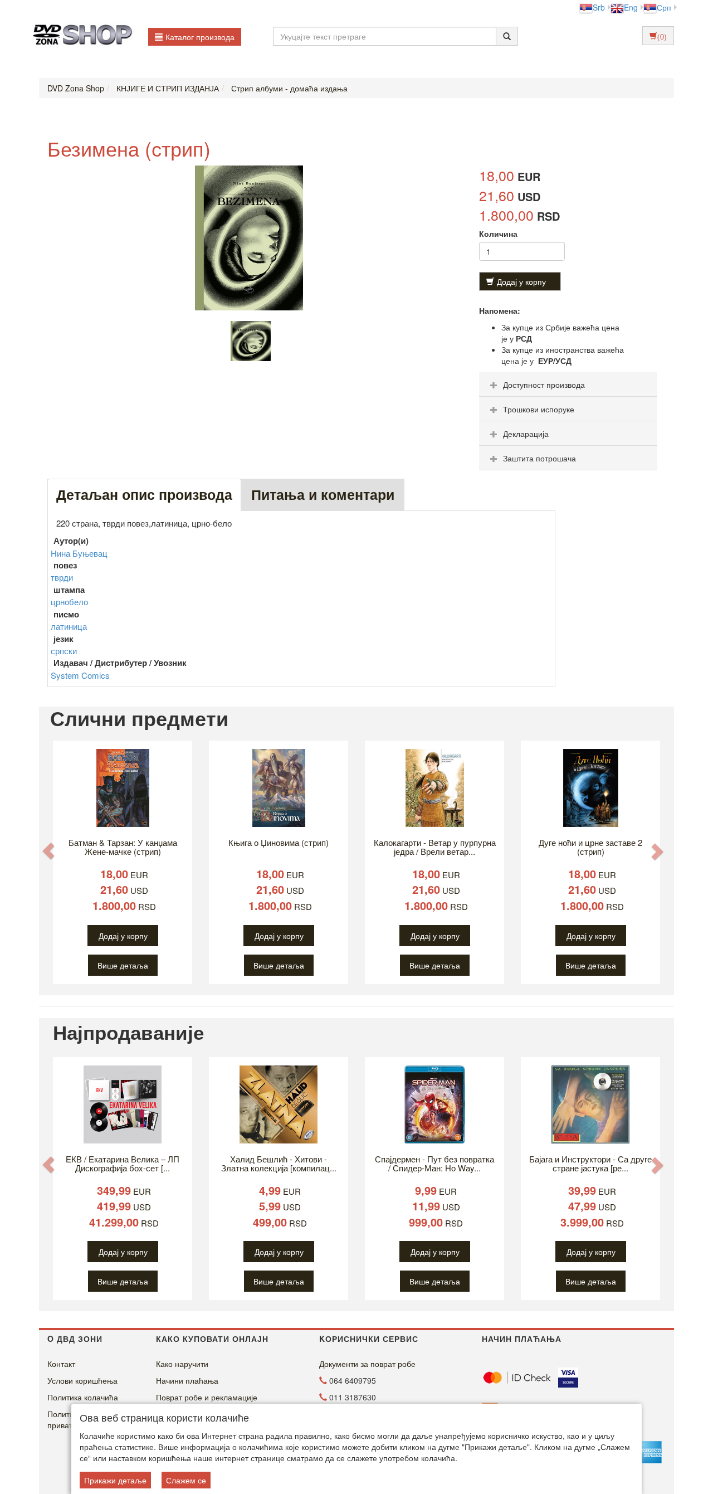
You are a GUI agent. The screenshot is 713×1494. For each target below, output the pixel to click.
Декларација (526, 433)
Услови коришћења (82, 1380)
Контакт (61, 1363)
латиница (69, 626)
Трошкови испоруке (538, 409)
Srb (599, 7)
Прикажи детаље (115, 1480)
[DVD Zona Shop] (79, 36)
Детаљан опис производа (144, 494)
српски (64, 650)
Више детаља (122, 965)
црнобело (69, 601)
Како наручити (182, 1363)
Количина (498, 233)
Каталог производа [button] (200, 36)
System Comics (80, 675)
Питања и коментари (322, 494)
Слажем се (186, 1480)
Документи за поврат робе (367, 1363)
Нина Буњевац (79, 553)
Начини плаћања (187, 1380)
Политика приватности (70, 1419)
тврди (62, 577)
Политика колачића (82, 1397)
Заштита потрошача (539, 458)
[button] (48, 851)
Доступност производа (544, 384)
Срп (664, 7)
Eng (631, 7)
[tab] (568, 384)
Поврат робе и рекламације (206, 1397)
